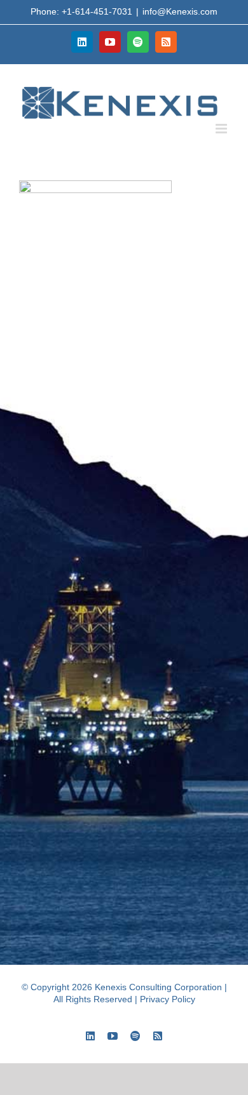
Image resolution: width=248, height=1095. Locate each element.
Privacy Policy (167, 999)
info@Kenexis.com (179, 11)
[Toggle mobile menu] (222, 128)
